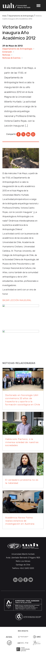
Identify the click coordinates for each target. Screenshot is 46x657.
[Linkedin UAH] (15, 579)
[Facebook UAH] (25, 579)
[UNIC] (37, 636)
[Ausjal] (9, 636)
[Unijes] (23, 649)
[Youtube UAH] (30, 579)
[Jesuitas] (37, 642)
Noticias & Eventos (11, 58)
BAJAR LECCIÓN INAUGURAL (16, 300)
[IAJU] (23, 636)
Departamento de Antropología (17, 49)
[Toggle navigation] (38, 5)
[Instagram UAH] (20, 579)
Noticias (6, 55)
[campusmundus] (23, 643)
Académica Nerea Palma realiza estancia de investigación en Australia (19, 520)
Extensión (7, 52)
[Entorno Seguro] (9, 642)
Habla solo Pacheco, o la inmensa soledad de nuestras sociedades (22, 442)
